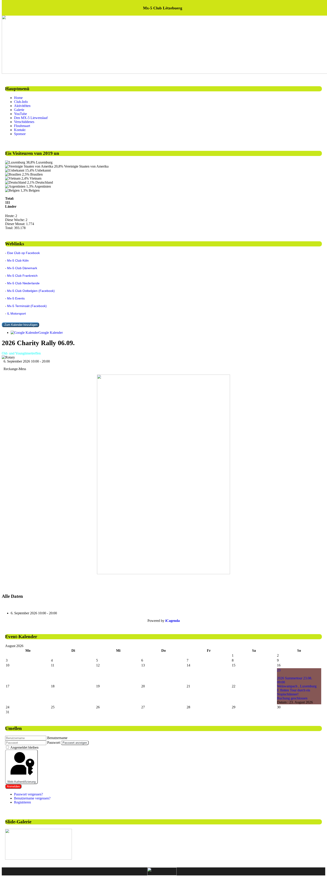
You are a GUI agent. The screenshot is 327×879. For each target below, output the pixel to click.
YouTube (20, 114)
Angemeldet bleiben (24, 747)
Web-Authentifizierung (21, 781)
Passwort (53, 742)
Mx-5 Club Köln (18, 260)
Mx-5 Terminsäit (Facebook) (27, 306)
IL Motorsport (16, 313)
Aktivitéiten (22, 106)
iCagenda (172, 621)
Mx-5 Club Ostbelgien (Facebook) (31, 291)
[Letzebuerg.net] (162, 871)
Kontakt (19, 130)
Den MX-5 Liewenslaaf (31, 118)
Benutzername (57, 738)
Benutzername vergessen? (32, 798)
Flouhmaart (22, 126)
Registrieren (22, 802)
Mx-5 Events (16, 298)
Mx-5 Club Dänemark (22, 268)
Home (18, 98)
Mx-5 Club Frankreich (22, 275)
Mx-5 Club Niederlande (23, 283)
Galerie (19, 110)
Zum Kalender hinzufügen (20, 324)
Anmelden (13, 786)
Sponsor (20, 134)
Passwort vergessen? (28, 794)
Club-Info (21, 102)
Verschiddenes (24, 122)
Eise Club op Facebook (23, 253)
